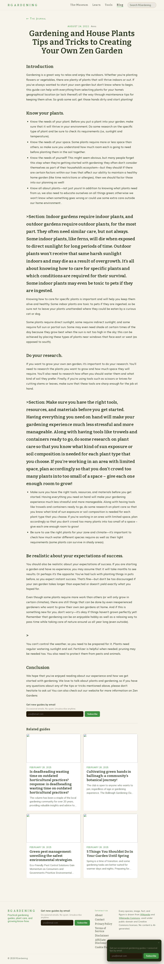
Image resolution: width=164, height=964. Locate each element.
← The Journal (36, 18)
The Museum (79, 4)
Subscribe (92, 714)
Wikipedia (145, 914)
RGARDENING (23, 5)
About (98, 915)
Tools (109, 4)
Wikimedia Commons (129, 918)
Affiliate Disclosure (101, 941)
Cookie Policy (103, 947)
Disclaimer (102, 935)
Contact (99, 919)
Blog (120, 4)
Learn (96, 4)
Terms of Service (100, 930)
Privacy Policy (103, 923)
